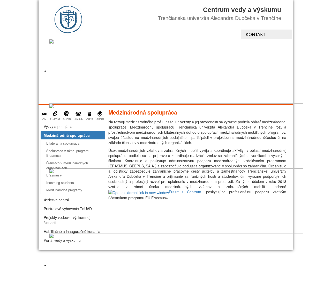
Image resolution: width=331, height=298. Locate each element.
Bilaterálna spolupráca (62, 143)
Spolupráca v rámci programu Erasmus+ (68, 153)
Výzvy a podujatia (58, 126)
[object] (176, 71)
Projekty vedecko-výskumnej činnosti (67, 220)
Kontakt (255, 34)
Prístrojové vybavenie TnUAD (68, 208)
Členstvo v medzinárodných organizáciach (67, 165)
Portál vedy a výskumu (62, 240)
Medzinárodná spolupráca (67, 135)
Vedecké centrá (56, 199)
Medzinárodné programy (64, 189)
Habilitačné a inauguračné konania (72, 231)
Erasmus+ (54, 175)
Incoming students (60, 182)
